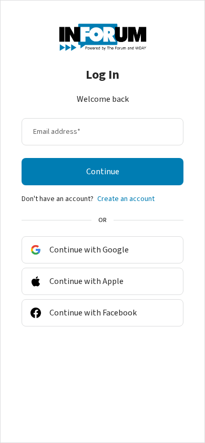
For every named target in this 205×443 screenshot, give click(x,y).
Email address (56, 132)
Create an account (126, 199)
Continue (102, 171)
